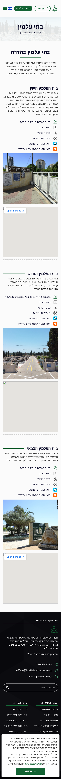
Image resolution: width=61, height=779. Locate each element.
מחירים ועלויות (17, 714)
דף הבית (36, 32)
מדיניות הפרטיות (33, 763)
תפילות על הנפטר (16, 725)
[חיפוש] (7, 687)
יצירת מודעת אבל (46, 725)
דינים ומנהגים (18, 731)
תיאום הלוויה (49, 720)
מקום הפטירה (49, 709)
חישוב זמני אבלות (16, 720)
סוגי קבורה (20, 709)
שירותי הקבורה (48, 731)
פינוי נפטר (51, 714)
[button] (5, 8)
